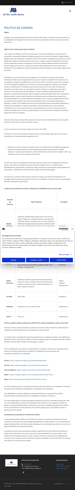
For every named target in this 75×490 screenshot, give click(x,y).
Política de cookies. (15, 247)
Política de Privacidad (62, 466)
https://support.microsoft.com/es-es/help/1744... (34, 370)
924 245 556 (68, 2)
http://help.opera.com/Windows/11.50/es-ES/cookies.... (28, 379)
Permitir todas (61, 260)
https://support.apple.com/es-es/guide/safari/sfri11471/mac (32, 375)
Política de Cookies (62, 468)
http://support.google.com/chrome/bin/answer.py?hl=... (29, 365)
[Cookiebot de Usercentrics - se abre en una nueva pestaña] (60, 229)
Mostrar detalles (64, 254)
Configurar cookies (36, 260)
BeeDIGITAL (67, 483)
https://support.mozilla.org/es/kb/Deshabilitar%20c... (28, 360)
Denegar (13, 260)
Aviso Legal (59, 464)
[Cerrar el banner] (72, 229)
